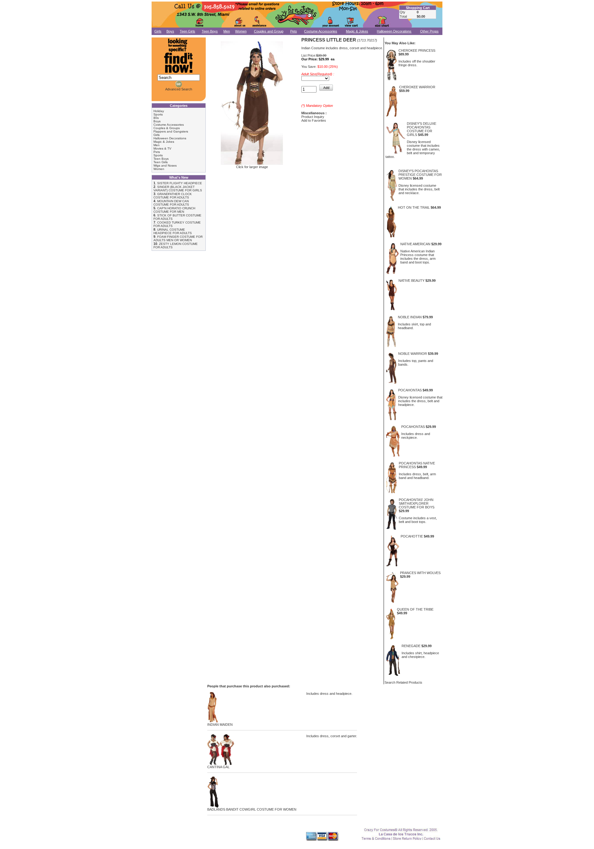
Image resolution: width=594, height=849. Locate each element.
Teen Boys (210, 31)
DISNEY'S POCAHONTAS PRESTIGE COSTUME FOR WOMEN (420, 174)
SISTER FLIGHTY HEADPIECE (179, 183)
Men (226, 31)
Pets (293, 31)
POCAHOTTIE (412, 536)
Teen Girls (187, 31)
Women (241, 31)
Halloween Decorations (394, 31)
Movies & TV (162, 148)
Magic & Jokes (357, 31)
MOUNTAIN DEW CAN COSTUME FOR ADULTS (171, 202)
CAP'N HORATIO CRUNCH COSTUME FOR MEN (174, 210)
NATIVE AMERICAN (415, 244)
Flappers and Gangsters (170, 131)
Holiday (158, 111)
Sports (158, 114)
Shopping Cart (418, 8)
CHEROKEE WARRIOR (417, 87)
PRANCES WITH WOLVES (420, 573)
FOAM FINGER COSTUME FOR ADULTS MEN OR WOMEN (178, 238)
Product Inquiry (312, 117)
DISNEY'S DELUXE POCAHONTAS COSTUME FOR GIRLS (421, 129)
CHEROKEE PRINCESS (416, 50)
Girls (157, 31)
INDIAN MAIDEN (220, 724)
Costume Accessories (320, 31)
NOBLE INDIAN (410, 317)
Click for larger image (252, 167)
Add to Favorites (313, 120)
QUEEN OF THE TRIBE (415, 609)
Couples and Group (268, 31)
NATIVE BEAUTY (411, 280)
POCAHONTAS (410, 390)
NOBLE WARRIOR (412, 353)
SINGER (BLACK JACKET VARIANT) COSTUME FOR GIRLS (177, 188)
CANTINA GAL (218, 767)
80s (156, 118)
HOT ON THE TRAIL (414, 207)
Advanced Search (178, 89)
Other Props (429, 31)
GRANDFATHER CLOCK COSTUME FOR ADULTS (172, 195)
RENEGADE (411, 646)
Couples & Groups (166, 128)
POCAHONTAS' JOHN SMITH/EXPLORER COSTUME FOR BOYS (416, 503)
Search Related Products (403, 682)
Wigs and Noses (165, 165)
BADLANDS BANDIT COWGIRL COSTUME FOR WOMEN (251, 809)
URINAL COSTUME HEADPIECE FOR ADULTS (172, 231)
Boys (170, 31)
